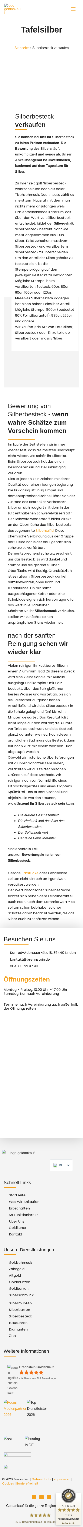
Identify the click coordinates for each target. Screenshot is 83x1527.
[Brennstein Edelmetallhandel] (12, 9)
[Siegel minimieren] (79, 1495)
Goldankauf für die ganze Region (31, 1506)
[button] (43, 1505)
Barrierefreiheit (27, 1483)
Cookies (8, 1483)
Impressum (62, 1479)
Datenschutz (41, 1479)
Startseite (21, 48)
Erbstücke (30, 873)
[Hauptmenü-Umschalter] (73, 9)
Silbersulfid (45, 530)
